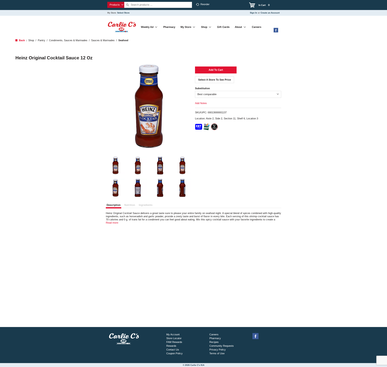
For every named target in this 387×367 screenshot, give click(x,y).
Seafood (123, 40)
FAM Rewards (174, 342)
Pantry (41, 40)
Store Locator (174, 338)
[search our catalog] (127, 5)
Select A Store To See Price (214, 79)
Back (21, 40)
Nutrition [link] (129, 205)
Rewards (171, 345)
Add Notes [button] (201, 103)
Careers (213, 334)
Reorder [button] (205, 4)
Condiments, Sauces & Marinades (68, 40)
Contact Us (172, 349)
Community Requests (221, 345)
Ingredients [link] (145, 205)
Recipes (214, 342)
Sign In (253, 13)
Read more (112, 222)
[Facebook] (276, 31)
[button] (115, 165)
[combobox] (115, 5)
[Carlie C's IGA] (122, 26)
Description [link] (113, 205)
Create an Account (270, 13)
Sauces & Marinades (103, 40)
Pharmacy (215, 338)
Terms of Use (216, 353)
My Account (173, 334)
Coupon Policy (174, 353)
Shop (31, 40)
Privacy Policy (217, 349)
